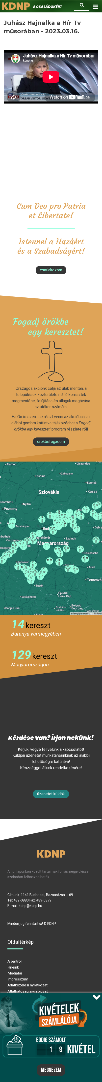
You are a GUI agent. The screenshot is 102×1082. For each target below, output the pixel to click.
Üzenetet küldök (51, 794)
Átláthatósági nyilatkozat (27, 991)
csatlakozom (51, 270)
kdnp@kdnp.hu (30, 906)
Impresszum (17, 979)
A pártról (14, 961)
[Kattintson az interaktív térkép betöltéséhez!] (51, 538)
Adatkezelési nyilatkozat (27, 985)
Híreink (13, 967)
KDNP (51, 854)
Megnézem (51, 1070)
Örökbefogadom (51, 441)
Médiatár (14, 973)
